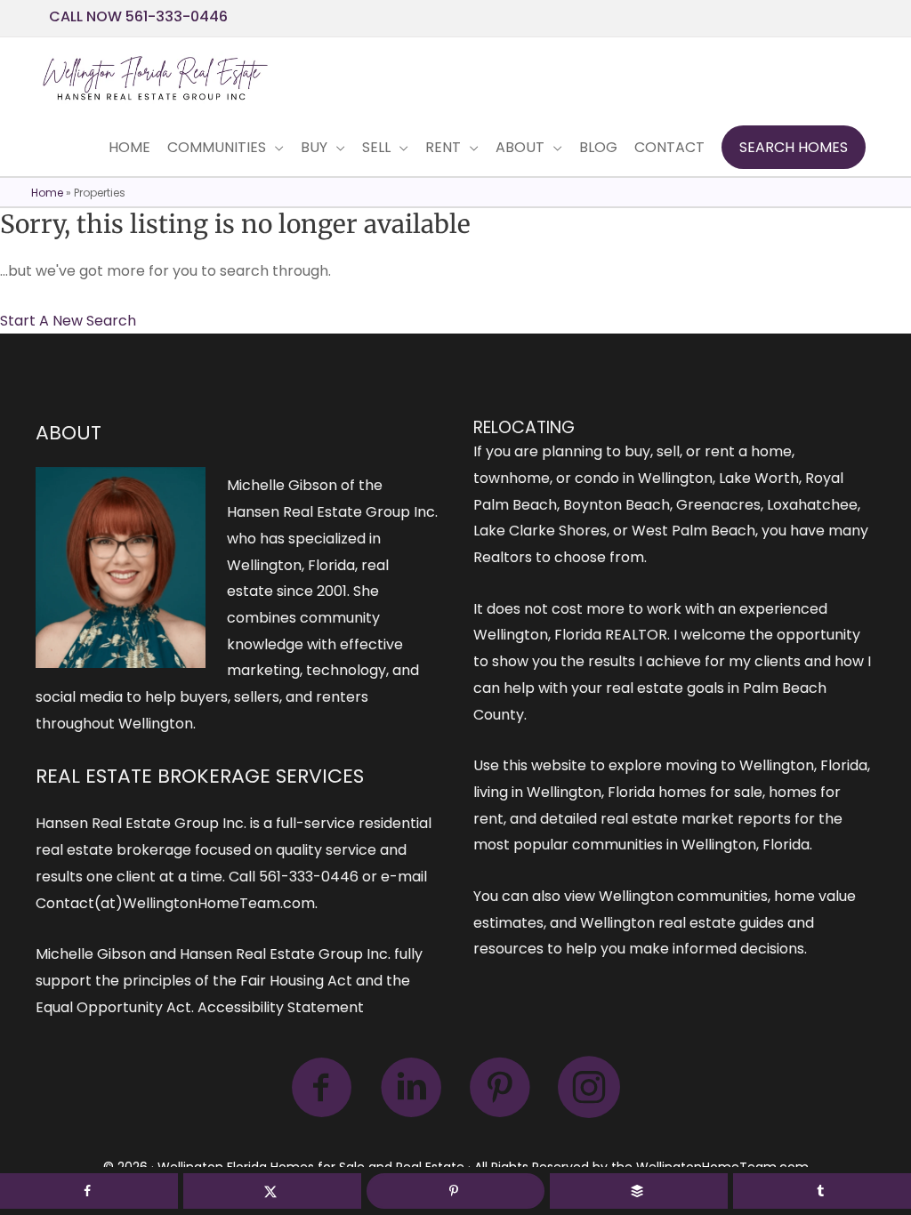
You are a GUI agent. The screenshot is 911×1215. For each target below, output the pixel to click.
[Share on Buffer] (639, 1191)
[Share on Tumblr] (822, 1191)
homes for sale (710, 792)
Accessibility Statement (281, 1007)
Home (47, 192)
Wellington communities (683, 896)
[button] (794, 147)
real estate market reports (696, 819)
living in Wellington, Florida (564, 792)
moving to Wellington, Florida (766, 765)
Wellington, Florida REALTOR (570, 634)
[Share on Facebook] (89, 1191)
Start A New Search (68, 320)
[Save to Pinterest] (455, 1191)
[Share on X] (272, 1191)
